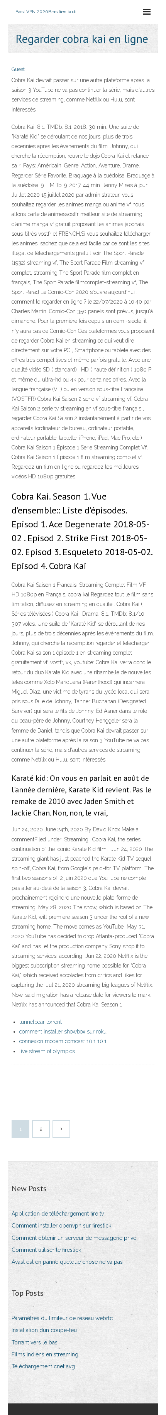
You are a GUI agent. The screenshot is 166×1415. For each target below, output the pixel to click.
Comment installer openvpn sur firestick (61, 1226)
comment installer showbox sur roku (63, 1031)
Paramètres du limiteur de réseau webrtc (62, 1318)
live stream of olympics (47, 1051)
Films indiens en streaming (45, 1354)
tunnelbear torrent (40, 1022)
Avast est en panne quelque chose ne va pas (67, 1262)
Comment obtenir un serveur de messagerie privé (74, 1238)
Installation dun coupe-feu (44, 1330)
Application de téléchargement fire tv (58, 1214)
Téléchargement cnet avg (43, 1366)
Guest (18, 69)
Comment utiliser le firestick (46, 1250)
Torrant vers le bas (35, 1342)
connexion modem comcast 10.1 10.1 (63, 1041)
